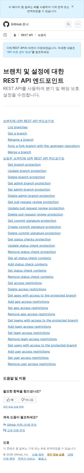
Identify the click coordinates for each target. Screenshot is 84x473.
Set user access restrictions (28, 358)
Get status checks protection (29, 239)
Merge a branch (19, 152)
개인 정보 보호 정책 (13, 406)
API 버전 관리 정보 (19, 52)
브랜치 (42, 35)
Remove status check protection (32, 252)
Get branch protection (24, 164)
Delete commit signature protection (34, 233)
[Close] (73, 6)
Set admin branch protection (29, 189)
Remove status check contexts (30, 277)
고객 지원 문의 (16, 430)
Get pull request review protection (33, 202)
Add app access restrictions (28, 302)
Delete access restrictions (27, 289)
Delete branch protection (26, 177)
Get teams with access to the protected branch (43, 320)
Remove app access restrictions (31, 314)
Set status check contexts (27, 270)
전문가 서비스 (26, 458)
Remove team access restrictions (32, 339)
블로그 (42, 458)
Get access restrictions (25, 283)
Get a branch (17, 133)
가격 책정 (9, 458)
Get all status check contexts (29, 258)
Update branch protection (27, 171)
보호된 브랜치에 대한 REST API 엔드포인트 (35, 158)
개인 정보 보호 (55, 454)
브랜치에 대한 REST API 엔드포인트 (30, 121)
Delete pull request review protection (35, 214)
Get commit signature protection (32, 221)
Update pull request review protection (36, 208)
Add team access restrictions (29, 327)
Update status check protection (31, 246)
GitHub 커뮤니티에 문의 (22, 424)
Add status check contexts (27, 264)
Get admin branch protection (29, 183)
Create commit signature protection (34, 227)
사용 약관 (38, 454)
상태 (70, 454)
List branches (18, 127)
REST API (27, 35)
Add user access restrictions (29, 351)
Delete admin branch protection (31, 196)
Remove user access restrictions (32, 364)
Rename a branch (20, 140)
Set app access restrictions (28, 308)
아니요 (29, 399)
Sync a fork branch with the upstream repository (44, 146)
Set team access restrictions (29, 333)
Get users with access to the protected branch (42, 345)
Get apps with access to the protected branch (42, 295)
